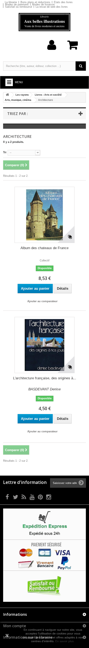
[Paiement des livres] (44, 554)
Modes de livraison (43, 4)
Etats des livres (63, 2)
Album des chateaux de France (44, 248)
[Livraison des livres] (44, 524)
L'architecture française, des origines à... (44, 378)
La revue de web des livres (52, 6)
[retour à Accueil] (7, 95)
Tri (4, 152)
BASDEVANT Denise (44, 389)
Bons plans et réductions (35, 2)
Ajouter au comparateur (42, 301)
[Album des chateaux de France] (44, 215)
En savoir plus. (65, 641)
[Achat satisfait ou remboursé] (44, 585)
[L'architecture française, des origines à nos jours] (44, 345)
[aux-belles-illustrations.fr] (44, 22)
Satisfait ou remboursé (18, 6)
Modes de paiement (17, 4)
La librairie (11, 2)
